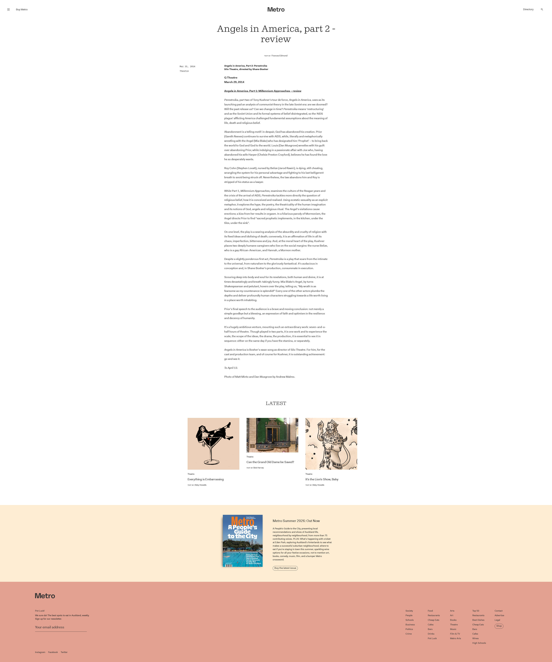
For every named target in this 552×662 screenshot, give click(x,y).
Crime (409, 633)
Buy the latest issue (285, 568)
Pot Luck (432, 638)
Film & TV (455, 633)
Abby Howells (197, 485)
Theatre (184, 71)
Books (453, 619)
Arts (452, 610)
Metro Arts (455, 638)
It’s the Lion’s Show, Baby (321, 479)
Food (430, 610)
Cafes (431, 624)
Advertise (499, 615)
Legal (497, 619)
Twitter (64, 652)
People (409, 615)
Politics (409, 629)
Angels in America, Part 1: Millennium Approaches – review (262, 91)
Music (453, 629)
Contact (499, 610)
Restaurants (434, 615)
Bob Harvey (255, 467)
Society (409, 610)
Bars (430, 629)
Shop (499, 625)
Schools (410, 619)
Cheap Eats (433, 619)
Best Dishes (478, 619)
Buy (22, 9)
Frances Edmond (280, 55)
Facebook (53, 652)
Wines (475, 638)
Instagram (40, 652)
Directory (528, 9)
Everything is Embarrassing (206, 479)
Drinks (431, 633)
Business (410, 624)
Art (451, 615)
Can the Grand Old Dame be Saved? (270, 462)
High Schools (479, 642)
